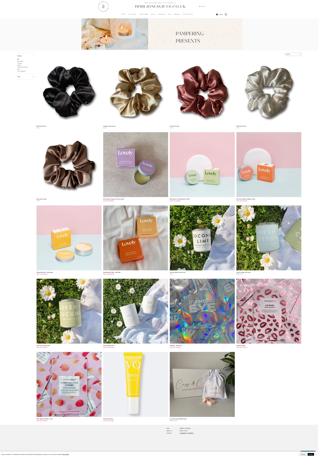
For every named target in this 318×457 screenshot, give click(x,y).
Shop (167, 428)
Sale (18, 69)
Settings (303, 454)
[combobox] (293, 54)
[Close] (316, 454)
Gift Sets (19, 63)
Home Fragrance (21, 71)
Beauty (19, 65)
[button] (132, 14)
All (18, 59)
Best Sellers (20, 61)
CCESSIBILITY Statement (187, 433)
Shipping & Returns (185, 428)
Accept (311, 454)
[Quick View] (69, 91)
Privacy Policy (65, 454)
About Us (169, 430)
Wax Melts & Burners (22, 67)
